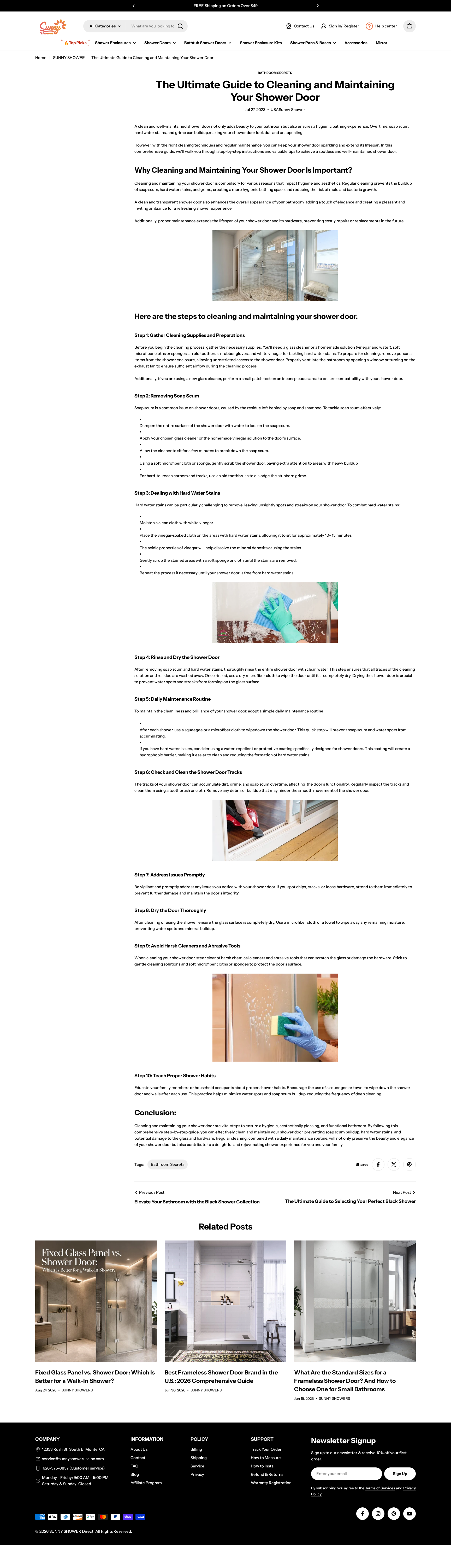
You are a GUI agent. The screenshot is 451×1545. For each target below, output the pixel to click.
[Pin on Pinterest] (409, 1164)
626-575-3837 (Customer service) (73, 1468)
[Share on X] (394, 1164)
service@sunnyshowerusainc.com (73, 1458)
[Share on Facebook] (378, 1164)
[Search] (180, 26)
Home (40, 57)
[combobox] (135, 26)
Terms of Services (380, 1488)
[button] (133, 6)
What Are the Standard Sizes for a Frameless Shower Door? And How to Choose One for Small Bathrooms (345, 1381)
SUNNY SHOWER (69, 57)
